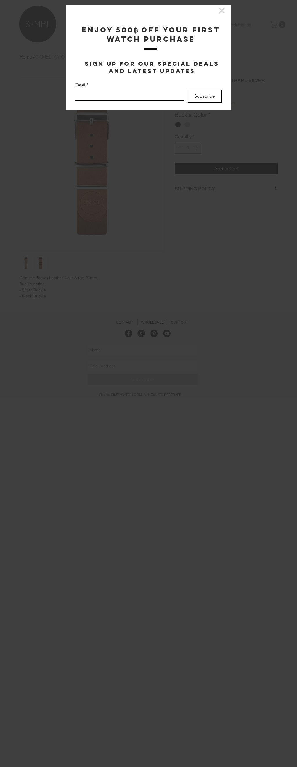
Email (81, 84)
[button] (222, 11)
